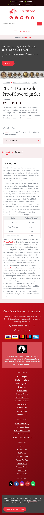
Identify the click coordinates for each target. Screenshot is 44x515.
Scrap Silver (22, 414)
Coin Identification (22, 430)
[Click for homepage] (22, 11)
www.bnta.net (9, 268)
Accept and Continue (15, 509)
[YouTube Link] (27, 483)
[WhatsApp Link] (33, 483)
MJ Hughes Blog (22, 423)
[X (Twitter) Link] (11, 483)
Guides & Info (22, 467)
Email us (31, 326)
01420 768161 (17, 326)
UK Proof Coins (22, 397)
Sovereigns (22, 376)
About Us (22, 470)
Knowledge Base (22, 427)
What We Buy (22, 456)
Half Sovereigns (22, 380)
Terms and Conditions (11, 503)
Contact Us (22, 449)
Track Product (10, 140)
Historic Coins (22, 394)
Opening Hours (23, 330)
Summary (18, 152)
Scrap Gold (22, 411)
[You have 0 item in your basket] (27, 17)
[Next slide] (40, 75)
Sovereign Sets (22, 383)
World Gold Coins (22, 401)
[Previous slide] (4, 75)
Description (7, 152)
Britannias (22, 387)
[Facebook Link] (16, 483)
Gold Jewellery (22, 404)
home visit (27, 37)
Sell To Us (22, 453)
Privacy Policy (32, 500)
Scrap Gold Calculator (22, 434)
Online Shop (22, 463)
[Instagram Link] (22, 483)
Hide (9, 63)
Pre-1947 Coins (22, 407)
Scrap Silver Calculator (22, 437)
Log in (7, 132)
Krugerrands (22, 390)
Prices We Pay (9, 242)
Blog (22, 446)
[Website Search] (39, 23)
